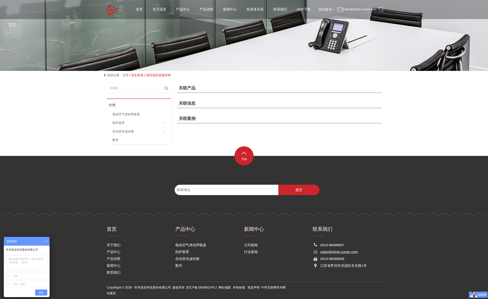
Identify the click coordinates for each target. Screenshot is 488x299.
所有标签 (239, 287)
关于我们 (113, 245)
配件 (178, 266)
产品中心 (113, 252)
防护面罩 (182, 252)
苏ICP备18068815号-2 (201, 287)
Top (244, 159)
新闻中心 (113, 266)
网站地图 (224, 287)
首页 (112, 229)
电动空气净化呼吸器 (190, 245)
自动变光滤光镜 (187, 259)
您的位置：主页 (117, 75)
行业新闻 (251, 252)
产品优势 (113, 259)
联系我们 (113, 272)
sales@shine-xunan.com (339, 252)
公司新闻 (251, 245)
